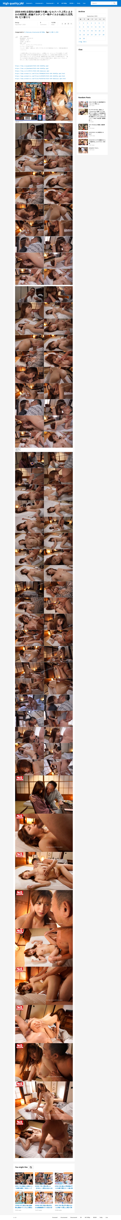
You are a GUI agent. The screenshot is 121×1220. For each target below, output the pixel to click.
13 (99, 27)
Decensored (49, 3)
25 (92, 35)
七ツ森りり (52, 32)
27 (99, 35)
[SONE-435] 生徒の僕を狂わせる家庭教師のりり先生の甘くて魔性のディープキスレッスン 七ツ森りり (43, 1206)
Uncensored (38, 3)
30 (84, 38)
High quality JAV (13, 3)
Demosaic (29, 32)
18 (92, 31)
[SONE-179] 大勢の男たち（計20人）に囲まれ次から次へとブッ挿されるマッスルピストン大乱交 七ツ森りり (43, 1187)
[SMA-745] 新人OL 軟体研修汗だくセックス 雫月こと (97, 103)
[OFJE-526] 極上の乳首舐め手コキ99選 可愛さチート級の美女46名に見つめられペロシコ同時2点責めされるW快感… (64, 1187)
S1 (25, 32)
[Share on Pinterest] (68, 23)
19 (95, 31)
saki (15, 1217)
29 (80, 38)
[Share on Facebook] (62, 23)
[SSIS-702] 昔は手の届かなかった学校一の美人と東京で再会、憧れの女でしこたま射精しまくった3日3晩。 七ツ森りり (64, 1206)
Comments (43, 23)
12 (95, 27)
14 (103, 27)
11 (92, 27)
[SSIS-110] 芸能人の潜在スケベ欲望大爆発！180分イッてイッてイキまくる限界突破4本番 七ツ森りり (24, 1187)
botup (17, 22)
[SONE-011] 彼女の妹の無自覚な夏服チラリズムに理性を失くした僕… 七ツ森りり (23, 1206)
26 (95, 35)
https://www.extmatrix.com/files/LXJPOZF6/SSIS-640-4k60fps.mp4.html (40, 76)
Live (84, 3)
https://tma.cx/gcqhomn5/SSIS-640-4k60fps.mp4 (31, 66)
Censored (29, 3)
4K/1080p (64, 3)
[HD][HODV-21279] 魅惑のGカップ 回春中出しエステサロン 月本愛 (97, 141)
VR (58, 3)
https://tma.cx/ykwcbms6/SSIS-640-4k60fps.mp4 (31, 68)
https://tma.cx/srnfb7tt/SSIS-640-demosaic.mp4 (32, 71)
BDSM (71, 3)
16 (84, 31)
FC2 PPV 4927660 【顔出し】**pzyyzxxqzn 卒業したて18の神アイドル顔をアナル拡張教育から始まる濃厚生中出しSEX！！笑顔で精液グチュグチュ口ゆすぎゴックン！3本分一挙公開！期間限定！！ (97, 115)
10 (88, 27)
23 (84, 35)
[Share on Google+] (71, 23)
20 (99, 31)
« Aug (80, 42)
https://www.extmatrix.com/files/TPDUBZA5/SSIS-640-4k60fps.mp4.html (40, 73)
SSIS (57, 32)
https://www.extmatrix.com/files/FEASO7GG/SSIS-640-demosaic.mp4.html (40, 78)
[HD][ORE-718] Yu (93, 148)
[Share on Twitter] (65, 23)
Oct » (84, 42)
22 (80, 35)
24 (88, 35)
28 (103, 35)
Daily (78, 3)
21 (103, 31)
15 (80, 31)
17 (88, 31)
